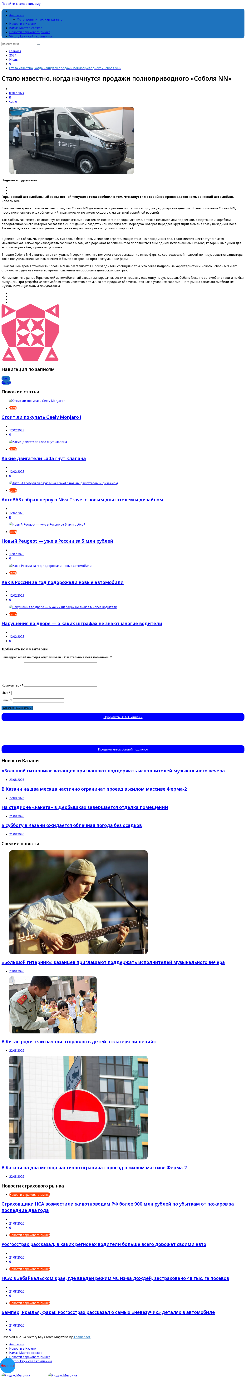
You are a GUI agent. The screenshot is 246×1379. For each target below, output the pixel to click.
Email (7, 700)
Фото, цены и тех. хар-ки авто (39, 19)
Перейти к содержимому (21, 4)
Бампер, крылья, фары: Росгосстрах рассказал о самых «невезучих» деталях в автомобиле (108, 1312)
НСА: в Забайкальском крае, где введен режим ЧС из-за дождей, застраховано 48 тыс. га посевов (115, 1278)
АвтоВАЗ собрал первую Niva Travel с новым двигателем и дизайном (82, 499)
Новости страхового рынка (29, 32)
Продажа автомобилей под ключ (123, 749)
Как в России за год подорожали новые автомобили (63, 582)
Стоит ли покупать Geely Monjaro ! (41, 417)
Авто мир (16, 15)
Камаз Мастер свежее (25, 28)
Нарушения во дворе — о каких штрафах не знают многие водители (82, 623)
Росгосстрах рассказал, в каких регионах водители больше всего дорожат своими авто (104, 1244)
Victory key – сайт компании (30, 36)
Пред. (6, 378)
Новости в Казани (22, 24)
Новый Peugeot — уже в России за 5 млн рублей (57, 541)
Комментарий (13, 685)
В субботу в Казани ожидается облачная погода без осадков (72, 825)
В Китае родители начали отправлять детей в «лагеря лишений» (79, 1041)
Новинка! (8, 1365)
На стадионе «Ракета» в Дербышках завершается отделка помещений (85, 807)
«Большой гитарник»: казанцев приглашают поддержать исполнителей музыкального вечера (113, 770)
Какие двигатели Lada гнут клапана (44, 458)
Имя (6, 693)
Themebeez (82, 1337)
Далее (6, 382)
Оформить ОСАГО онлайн (123, 717)
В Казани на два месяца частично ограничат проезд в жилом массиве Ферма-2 (94, 789)
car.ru (13, 101)
